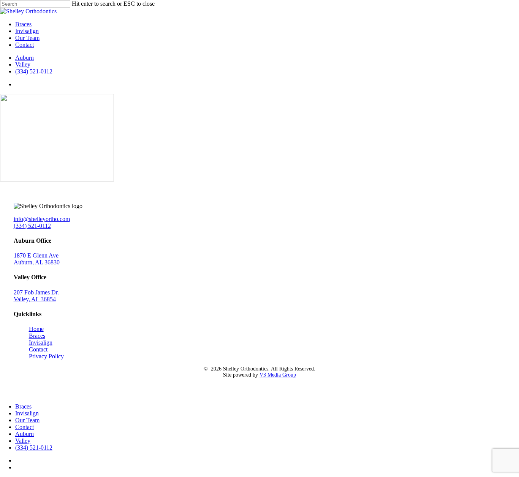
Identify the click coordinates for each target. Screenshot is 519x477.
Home (36, 329)
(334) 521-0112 (32, 226)
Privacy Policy (46, 356)
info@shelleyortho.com (42, 219)
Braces (37, 335)
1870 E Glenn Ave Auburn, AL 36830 (37, 259)
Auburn (24, 434)
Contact (38, 349)
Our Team (27, 420)
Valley (22, 440)
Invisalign (40, 342)
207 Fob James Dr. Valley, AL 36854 (36, 295)
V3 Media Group (278, 375)
